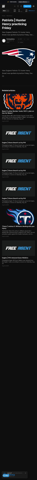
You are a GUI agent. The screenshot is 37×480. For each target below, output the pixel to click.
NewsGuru (9, 15)
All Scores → (32, 10)
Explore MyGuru (23, 1)
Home (3, 15)
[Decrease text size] (24, 39)
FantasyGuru (11, 39)
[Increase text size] (28, 39)
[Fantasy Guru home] (3, 6)
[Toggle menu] (33, 6)
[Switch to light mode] (15, 6)
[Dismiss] (26, 473)
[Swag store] (18, 6)
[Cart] (21, 6)
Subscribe (27, 6)
